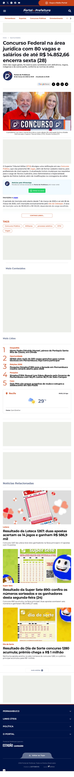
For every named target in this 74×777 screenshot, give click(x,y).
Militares (29, 226)
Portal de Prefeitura (22, 75)
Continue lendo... (37, 215)
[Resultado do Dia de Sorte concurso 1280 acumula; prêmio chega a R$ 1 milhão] (37, 625)
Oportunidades (15, 38)
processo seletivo (45, 226)
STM (29, 166)
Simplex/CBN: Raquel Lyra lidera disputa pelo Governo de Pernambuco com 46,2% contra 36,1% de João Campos (40, 376)
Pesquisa (14, 373)
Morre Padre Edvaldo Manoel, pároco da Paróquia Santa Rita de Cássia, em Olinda (39, 351)
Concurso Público (12, 226)
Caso (12, 381)
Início (5, 38)
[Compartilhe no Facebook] (53, 84)
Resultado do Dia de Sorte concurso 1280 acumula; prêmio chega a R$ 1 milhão (36, 650)
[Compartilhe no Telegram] (66, 84)
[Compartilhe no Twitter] (58, 84)
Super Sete (8, 586)
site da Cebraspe (55, 204)
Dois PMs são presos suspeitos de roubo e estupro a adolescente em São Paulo (37, 384)
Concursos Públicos (38, 18)
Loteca (6, 527)
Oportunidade (16, 356)
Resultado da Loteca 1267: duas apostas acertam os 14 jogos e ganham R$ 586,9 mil (35, 535)
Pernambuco (10, 18)
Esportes (22, 18)
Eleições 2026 (16, 364)
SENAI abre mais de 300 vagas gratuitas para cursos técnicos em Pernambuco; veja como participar (37, 359)
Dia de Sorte (8, 644)
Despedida (14, 348)
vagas (32, 169)
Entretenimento (56, 18)
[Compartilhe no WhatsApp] (62, 84)
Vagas (7, 231)
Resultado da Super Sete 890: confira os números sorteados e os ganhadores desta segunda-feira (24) (35, 594)
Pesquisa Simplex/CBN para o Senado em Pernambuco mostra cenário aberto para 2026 (39, 368)
